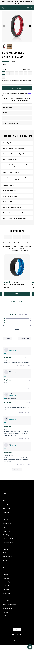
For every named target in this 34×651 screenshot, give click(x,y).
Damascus (26, 237)
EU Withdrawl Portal (8, 538)
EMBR (19, 640)
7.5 (16, 73)
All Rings (5, 552)
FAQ (4, 501)
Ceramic (17, 237)
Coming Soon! (6, 619)
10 (3, 77)
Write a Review (26, 338)
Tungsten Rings (6, 593)
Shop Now (17, 294)
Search (4, 493)
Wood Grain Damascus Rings (9, 604)
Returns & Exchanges (8, 519)
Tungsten (7, 237)
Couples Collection (7, 585)
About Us (5, 497)
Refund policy (6, 527)
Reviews (5, 516)
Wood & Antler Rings (8, 597)
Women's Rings (6, 582)
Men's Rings (6, 578)
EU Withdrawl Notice (8, 542)
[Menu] (31, 7)
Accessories (6, 560)
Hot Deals (5, 616)
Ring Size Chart (6, 508)
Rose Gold (5, 612)
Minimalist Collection (8, 608)
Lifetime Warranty (7, 512)
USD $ (17, 630)
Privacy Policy (6, 531)
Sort (18, 344)
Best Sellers (6, 589)
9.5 (29, 73)
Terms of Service (7, 523)
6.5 (12, 73)
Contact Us (5, 504)
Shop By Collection (7, 556)
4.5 (3, 73)
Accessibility (6, 535)
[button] (30, 26)
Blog (4, 568)
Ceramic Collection (7, 600)
